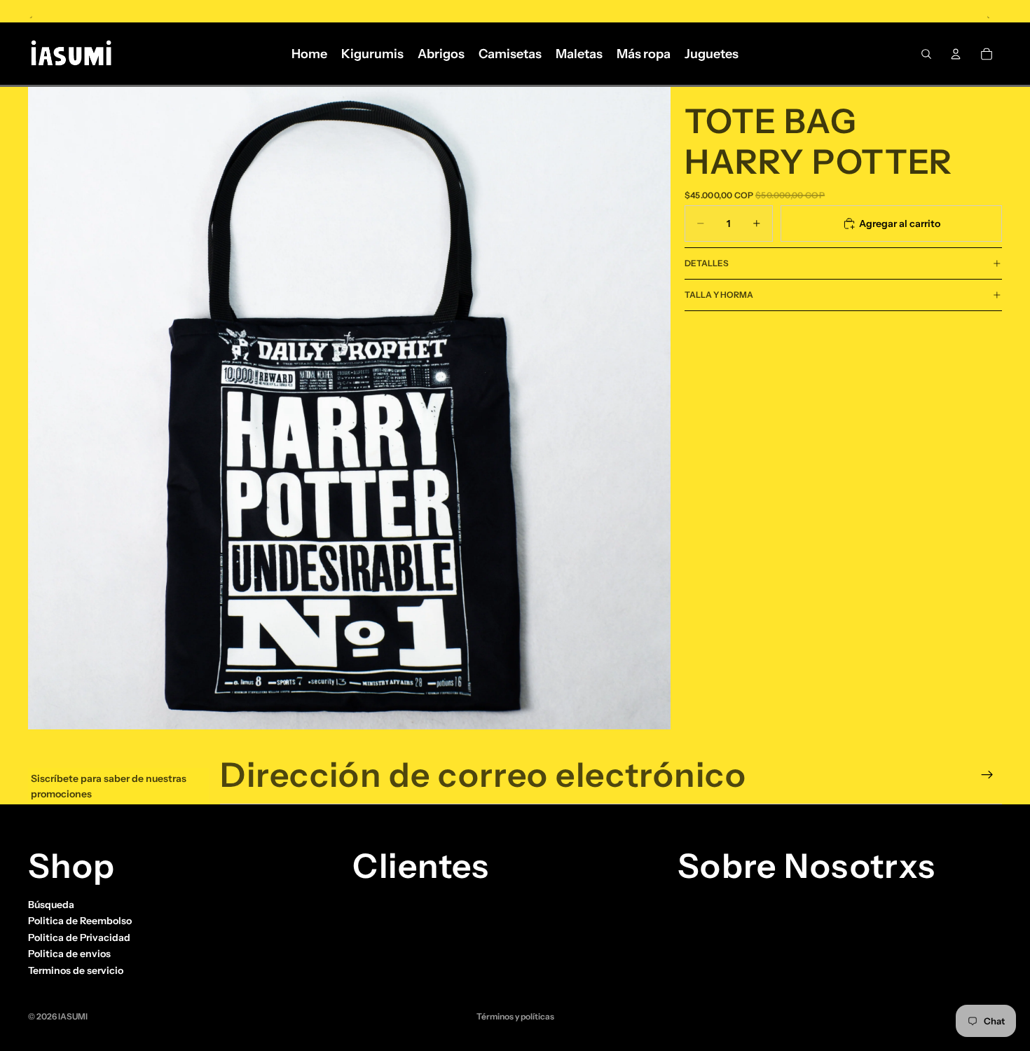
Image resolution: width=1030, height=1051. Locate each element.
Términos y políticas (515, 1016)
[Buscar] (926, 54)
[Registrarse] (987, 775)
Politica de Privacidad (79, 937)
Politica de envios (69, 954)
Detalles (707, 263)
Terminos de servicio (75, 970)
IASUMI (73, 1016)
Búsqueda (51, 904)
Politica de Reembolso (80, 921)
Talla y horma (719, 294)
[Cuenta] (955, 54)
